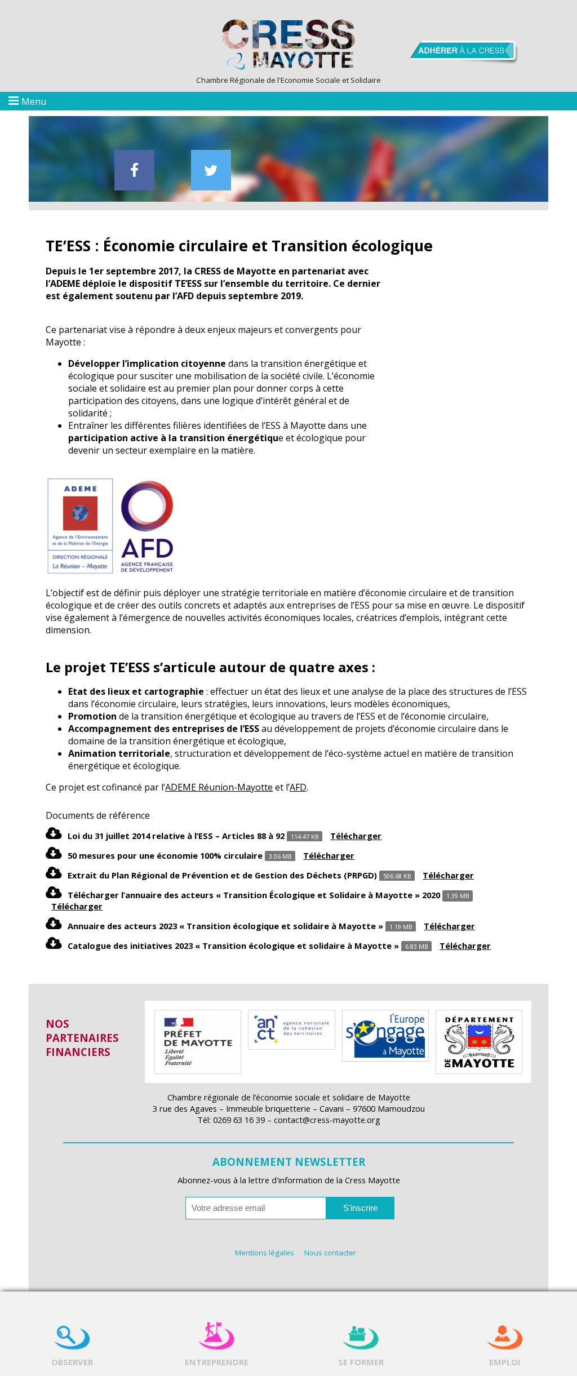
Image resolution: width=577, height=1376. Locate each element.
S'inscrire (360, 1208)
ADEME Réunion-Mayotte (219, 787)
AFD (298, 787)
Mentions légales (264, 1253)
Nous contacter (330, 1253)
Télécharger (355, 835)
